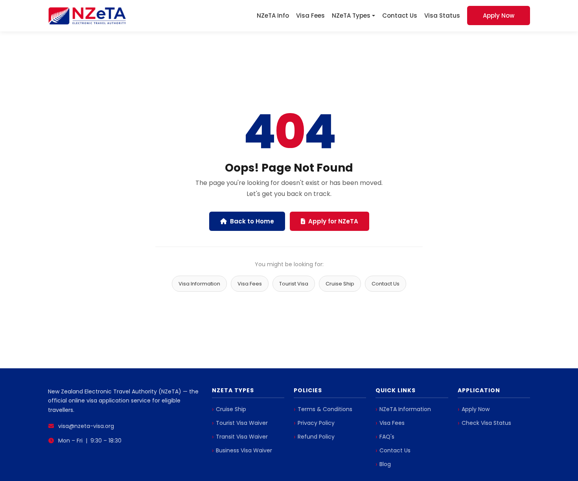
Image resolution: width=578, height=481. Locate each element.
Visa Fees (310, 15)
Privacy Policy (316, 423)
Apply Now (498, 15)
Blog (385, 464)
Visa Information (199, 283)
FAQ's (386, 437)
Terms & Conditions (325, 409)
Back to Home (252, 221)
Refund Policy (316, 437)
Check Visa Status (486, 423)
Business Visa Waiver (244, 450)
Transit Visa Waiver (242, 437)
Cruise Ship (340, 283)
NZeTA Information (405, 409)
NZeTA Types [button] (351, 15)
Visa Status (442, 15)
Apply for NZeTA (333, 221)
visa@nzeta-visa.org (86, 426)
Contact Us (399, 15)
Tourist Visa (293, 283)
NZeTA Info (273, 15)
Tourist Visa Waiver (242, 423)
